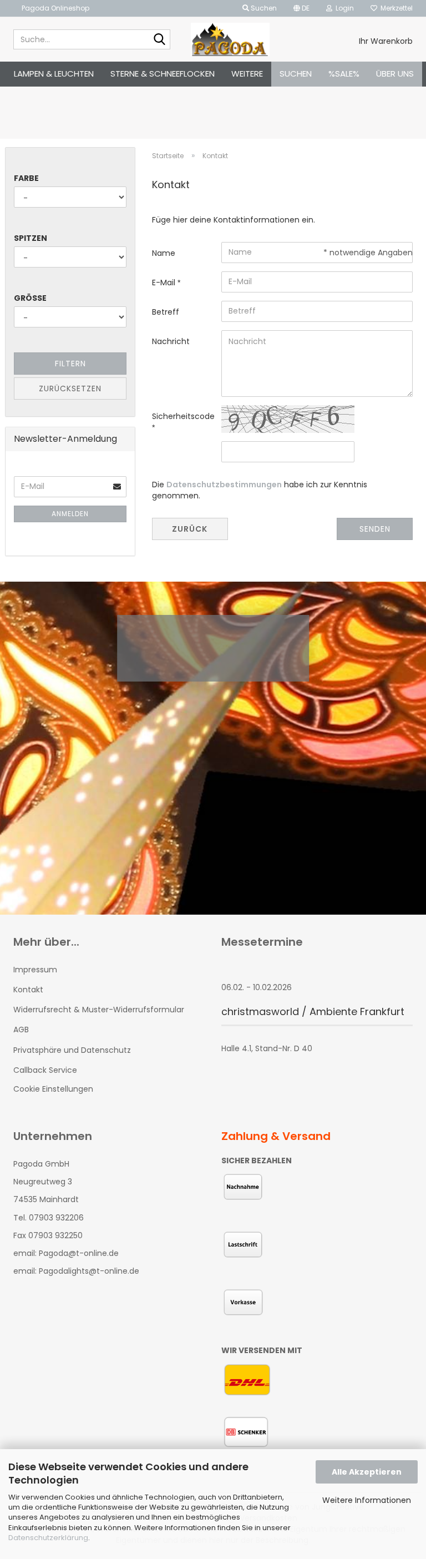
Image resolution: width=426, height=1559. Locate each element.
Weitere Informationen (366, 1500)
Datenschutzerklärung (48, 1537)
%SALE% (343, 73)
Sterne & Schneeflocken (162, 73)
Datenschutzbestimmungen (224, 484)
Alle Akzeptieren (367, 1471)
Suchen (296, 73)
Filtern (70, 363)
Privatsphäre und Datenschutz (72, 1050)
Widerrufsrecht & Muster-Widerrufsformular (98, 1009)
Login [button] (343, 8)
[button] (301, 8)
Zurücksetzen (70, 388)
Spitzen (30, 238)
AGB (21, 1029)
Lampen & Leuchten (54, 73)
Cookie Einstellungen (53, 1088)
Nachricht (171, 341)
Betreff (165, 311)
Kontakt (28, 989)
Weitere (247, 73)
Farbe (26, 178)
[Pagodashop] (231, 39)
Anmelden (70, 513)
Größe (30, 298)
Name (163, 253)
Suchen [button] (263, 8)
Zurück (189, 528)
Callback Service (45, 1070)
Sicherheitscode (182, 416)
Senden (374, 528)
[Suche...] (159, 40)
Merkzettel (395, 8)
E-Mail (165, 282)
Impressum (35, 969)
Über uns (395, 73)
